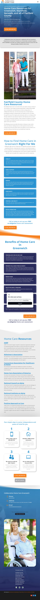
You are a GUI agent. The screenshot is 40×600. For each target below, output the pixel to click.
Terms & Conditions (27, 592)
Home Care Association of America (17, 373)
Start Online (20, 480)
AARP (6, 343)
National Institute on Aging (14, 393)
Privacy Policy (21, 592)
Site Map (33, 592)
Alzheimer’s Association (13, 354)
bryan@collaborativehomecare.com (15, 506)
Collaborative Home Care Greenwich (10, 6)
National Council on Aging (14, 383)
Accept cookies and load (20, 513)
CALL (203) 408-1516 (10, 29)
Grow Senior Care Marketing (13, 592)
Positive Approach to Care (14, 403)
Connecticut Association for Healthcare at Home (19, 364)
